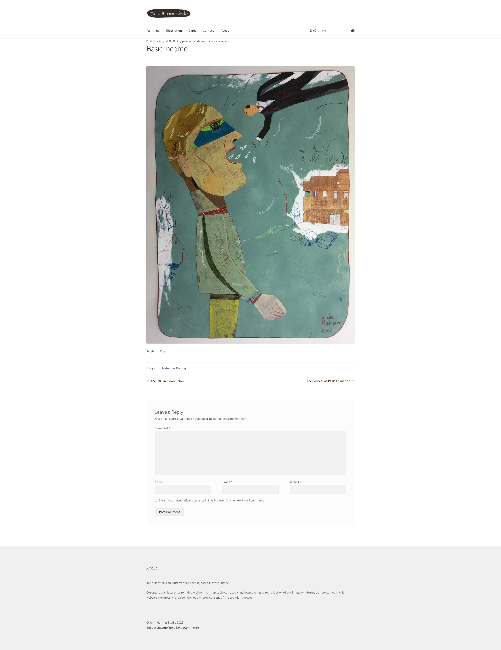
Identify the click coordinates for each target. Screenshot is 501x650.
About (225, 30)
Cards (192, 30)
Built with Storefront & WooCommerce (172, 627)
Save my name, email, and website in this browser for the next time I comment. (212, 500)
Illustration (174, 30)
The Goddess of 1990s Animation (328, 381)
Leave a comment (218, 41)
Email (227, 482)
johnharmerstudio (193, 41)
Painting (181, 368)
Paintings (152, 30)
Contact (208, 30)
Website (295, 482)
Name (160, 482)
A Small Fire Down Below (167, 381)
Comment (162, 428)
